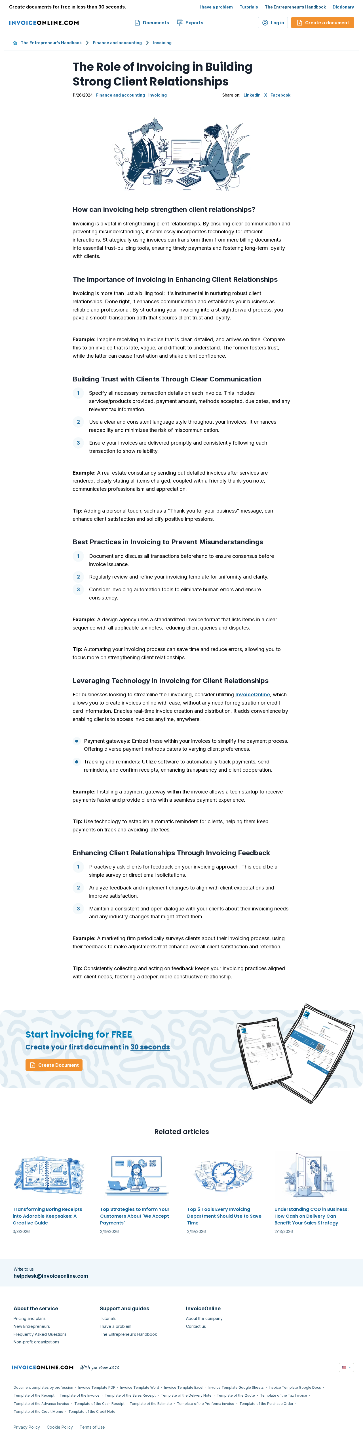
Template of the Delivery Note (186, 1395)
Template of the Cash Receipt (99, 1403)
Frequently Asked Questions (40, 1334)
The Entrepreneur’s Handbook (295, 6)
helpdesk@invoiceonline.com (51, 1276)
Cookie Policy (60, 1427)
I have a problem (216, 6)
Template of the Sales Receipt (130, 1395)
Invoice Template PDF (96, 1387)
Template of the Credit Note (91, 1411)
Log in (277, 22)
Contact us (196, 1326)
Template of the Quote (236, 1395)
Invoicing (162, 42)
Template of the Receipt (34, 1395)
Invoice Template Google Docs (295, 1387)
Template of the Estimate (151, 1403)
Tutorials (249, 6)
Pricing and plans (30, 1318)
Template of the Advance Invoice (41, 1403)
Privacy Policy (27, 1427)
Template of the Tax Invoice (283, 1395)
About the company (204, 1318)
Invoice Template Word (139, 1387)
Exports (194, 22)
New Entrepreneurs (32, 1326)
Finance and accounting (117, 42)
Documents (156, 22)
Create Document (58, 1065)
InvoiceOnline (252, 694)
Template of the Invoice (80, 1395)
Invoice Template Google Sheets (236, 1387)
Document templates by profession (43, 1387)
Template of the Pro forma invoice (205, 1403)
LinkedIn (252, 95)
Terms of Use (92, 1427)
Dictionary (343, 6)
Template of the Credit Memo (38, 1411)
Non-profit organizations (36, 1341)
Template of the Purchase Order (266, 1403)
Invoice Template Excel (183, 1387)
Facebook (280, 95)
